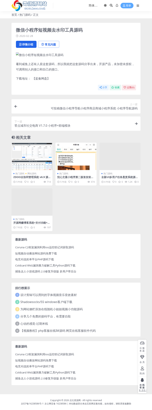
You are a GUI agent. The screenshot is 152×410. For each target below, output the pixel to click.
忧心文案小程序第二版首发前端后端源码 (75, 178)
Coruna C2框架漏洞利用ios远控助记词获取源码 (44, 247)
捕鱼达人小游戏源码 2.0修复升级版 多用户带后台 (45, 271)
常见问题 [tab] (50, 44)
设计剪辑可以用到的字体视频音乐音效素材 (48, 295)
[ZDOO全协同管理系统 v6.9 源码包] (31, 156)
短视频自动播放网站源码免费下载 (36, 253)
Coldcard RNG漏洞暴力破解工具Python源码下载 (45, 265)
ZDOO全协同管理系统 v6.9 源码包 (30, 178)
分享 (104, 87)
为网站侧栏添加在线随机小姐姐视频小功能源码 (51, 309)
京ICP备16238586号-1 (32, 403)
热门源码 (25, 15)
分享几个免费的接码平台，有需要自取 (45, 316)
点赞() (130, 87)
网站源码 (31, 173)
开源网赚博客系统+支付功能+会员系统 (31, 224)
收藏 (117, 87)
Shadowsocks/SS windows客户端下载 (46, 302)
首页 (14, 15)
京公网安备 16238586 (55, 403)
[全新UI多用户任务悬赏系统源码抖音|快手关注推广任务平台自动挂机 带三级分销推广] (120, 156)
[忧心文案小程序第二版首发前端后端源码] (75, 156)
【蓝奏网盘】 (41, 78)
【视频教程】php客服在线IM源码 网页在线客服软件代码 (58, 331)
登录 (128, 5)
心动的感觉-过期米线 (34, 324)
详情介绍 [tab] (27, 44)
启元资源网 (75, 400)
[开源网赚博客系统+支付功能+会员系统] (31, 202)
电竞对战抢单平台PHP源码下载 (34, 259)
